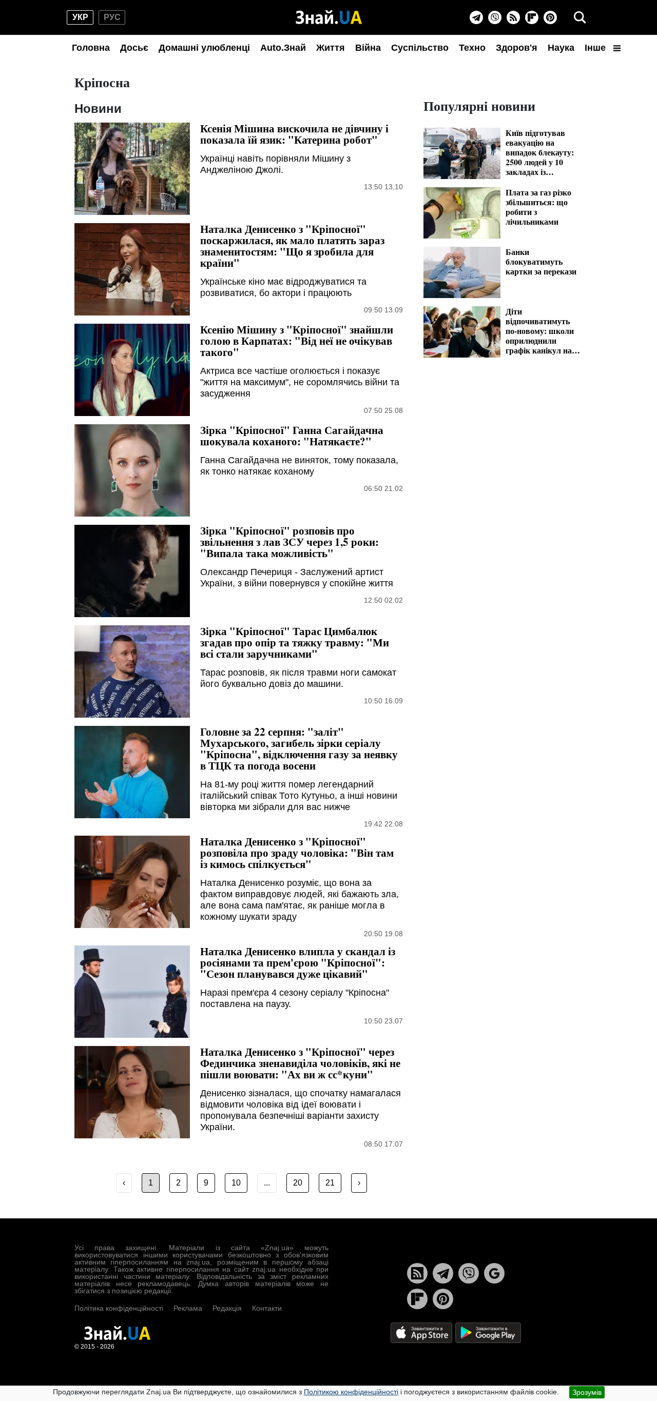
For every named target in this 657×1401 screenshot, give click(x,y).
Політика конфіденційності (118, 1308)
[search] (580, 17)
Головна (91, 48)
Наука (561, 48)
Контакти (267, 1308)
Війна (368, 48)
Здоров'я (516, 48)
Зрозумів (587, 1392)
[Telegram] (476, 17)
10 (236, 1182)
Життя (330, 48)
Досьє (134, 48)
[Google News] (494, 1273)
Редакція (227, 1308)
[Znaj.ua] (329, 17)
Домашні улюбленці (204, 48)
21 (330, 1182)
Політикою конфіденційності (351, 1392)
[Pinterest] (550, 17)
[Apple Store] (422, 1332)
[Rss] (513, 17)
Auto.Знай (283, 48)
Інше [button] (596, 48)
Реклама (187, 1308)
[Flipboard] (531, 17)
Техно (472, 48)
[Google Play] (488, 1332)
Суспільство (420, 48)
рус (112, 17)
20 (297, 1182)
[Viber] (494, 17)
